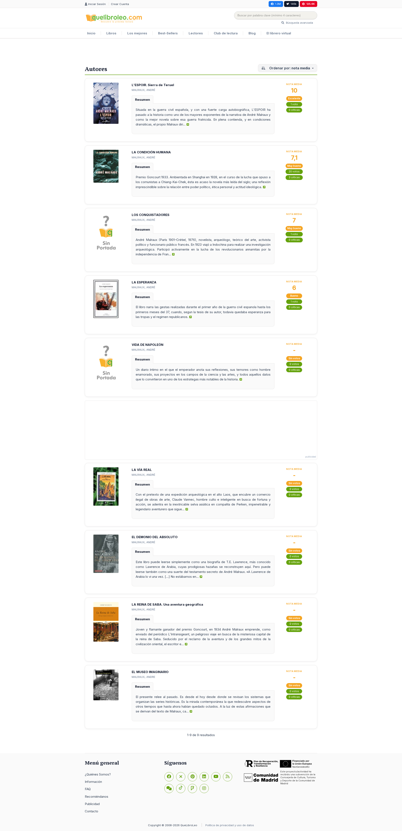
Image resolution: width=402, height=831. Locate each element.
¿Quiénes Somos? (98, 774)
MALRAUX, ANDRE (143, 676)
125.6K (310, 3)
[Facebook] (169, 776)
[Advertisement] (201, 52)
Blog (252, 33)
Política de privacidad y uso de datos (229, 825)
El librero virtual (279, 33)
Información (93, 782)
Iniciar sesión (97, 4)
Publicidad (92, 804)
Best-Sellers (168, 33)
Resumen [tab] (142, 100)
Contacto (91, 811)
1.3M (278, 3)
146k (293, 3)
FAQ (88, 789)
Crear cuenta (120, 4)
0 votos (294, 364)
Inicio (91, 33)
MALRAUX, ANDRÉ (143, 90)
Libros (111, 33)
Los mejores (137, 33)
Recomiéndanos (96, 797)
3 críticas (294, 177)
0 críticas (294, 109)
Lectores (196, 33)
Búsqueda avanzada (299, 22)
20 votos (294, 171)
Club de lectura (226, 33)
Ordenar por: (289, 68)
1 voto (294, 104)
